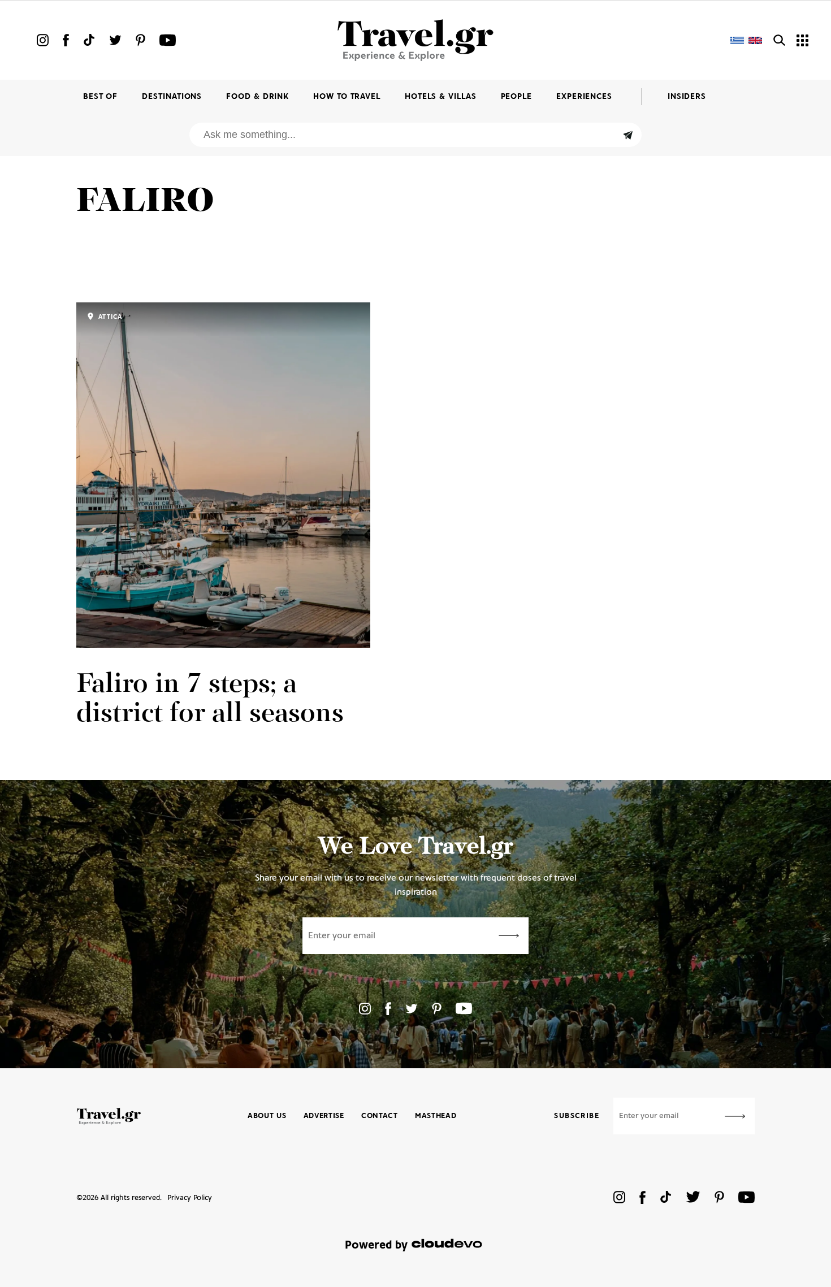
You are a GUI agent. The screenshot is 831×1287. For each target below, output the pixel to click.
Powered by (376, 1245)
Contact (379, 1116)
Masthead (436, 1116)
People (516, 97)
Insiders (687, 97)
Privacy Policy (189, 1198)
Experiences (584, 97)
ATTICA (109, 317)
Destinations (172, 97)
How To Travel (346, 97)
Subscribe (576, 1116)
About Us (267, 1116)
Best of (100, 97)
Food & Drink (257, 97)
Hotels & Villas (441, 97)
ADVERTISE (324, 1116)
